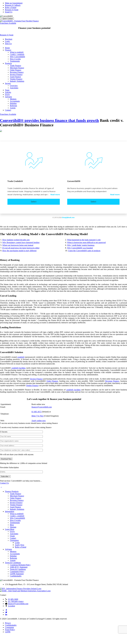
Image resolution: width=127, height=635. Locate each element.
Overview (14, 86)
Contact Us (4, 483)
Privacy (8, 623)
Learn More (9, 529)
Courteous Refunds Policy (20, 565)
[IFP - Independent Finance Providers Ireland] (20, 589)
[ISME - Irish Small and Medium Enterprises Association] (25, 591)
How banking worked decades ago (16, 240)
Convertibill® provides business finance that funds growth (49, 120)
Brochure (8, 39)
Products (8, 63)
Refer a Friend (10, 7)
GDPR (7, 632)
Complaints (9, 627)
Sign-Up (8, 44)
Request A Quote (11, 10)
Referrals (13, 106)
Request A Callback (12, 5)
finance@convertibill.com (42, 407)
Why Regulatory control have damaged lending (20, 242)
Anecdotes (14, 88)
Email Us (8, 12)
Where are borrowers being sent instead (17, 245)
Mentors (13, 99)
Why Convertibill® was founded (80, 248)
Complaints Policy (17, 571)
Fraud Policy (10, 630)
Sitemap (13, 527)
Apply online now (39, 421)
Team (7, 90)
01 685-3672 (37, 412)
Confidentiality (16, 576)
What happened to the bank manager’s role (84, 240)
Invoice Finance (16, 74)
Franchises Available (8, 23)
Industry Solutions (17, 81)
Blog (12, 525)
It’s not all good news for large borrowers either (20, 248)
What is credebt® (17, 52)
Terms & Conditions (13, 563)
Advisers (8, 97)
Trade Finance (15, 66)
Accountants (15, 101)
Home (7, 48)
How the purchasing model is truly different (19, 251)
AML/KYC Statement (18, 567)
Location (11, 606)
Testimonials (15, 61)
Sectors (8, 83)
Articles (8, 92)
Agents (13, 108)
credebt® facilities (18, 368)
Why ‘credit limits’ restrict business (80, 245)
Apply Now (19, 545)
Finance (8, 50)
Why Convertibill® (17, 57)
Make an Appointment (13, 3)
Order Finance (15, 70)
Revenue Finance (17, 72)
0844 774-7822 (38, 416)
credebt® (21, 357)
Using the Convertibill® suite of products (84, 251)
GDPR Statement (17, 574)
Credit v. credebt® (17, 54)
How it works (15, 59)
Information (9, 511)
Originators (14, 540)
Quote (12, 536)
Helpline (13, 103)
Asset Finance (15, 77)
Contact (8, 110)
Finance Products (11, 491)
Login (7, 41)
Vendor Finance (16, 79)
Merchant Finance (17, 68)
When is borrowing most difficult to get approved (86, 242)
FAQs (7, 94)
